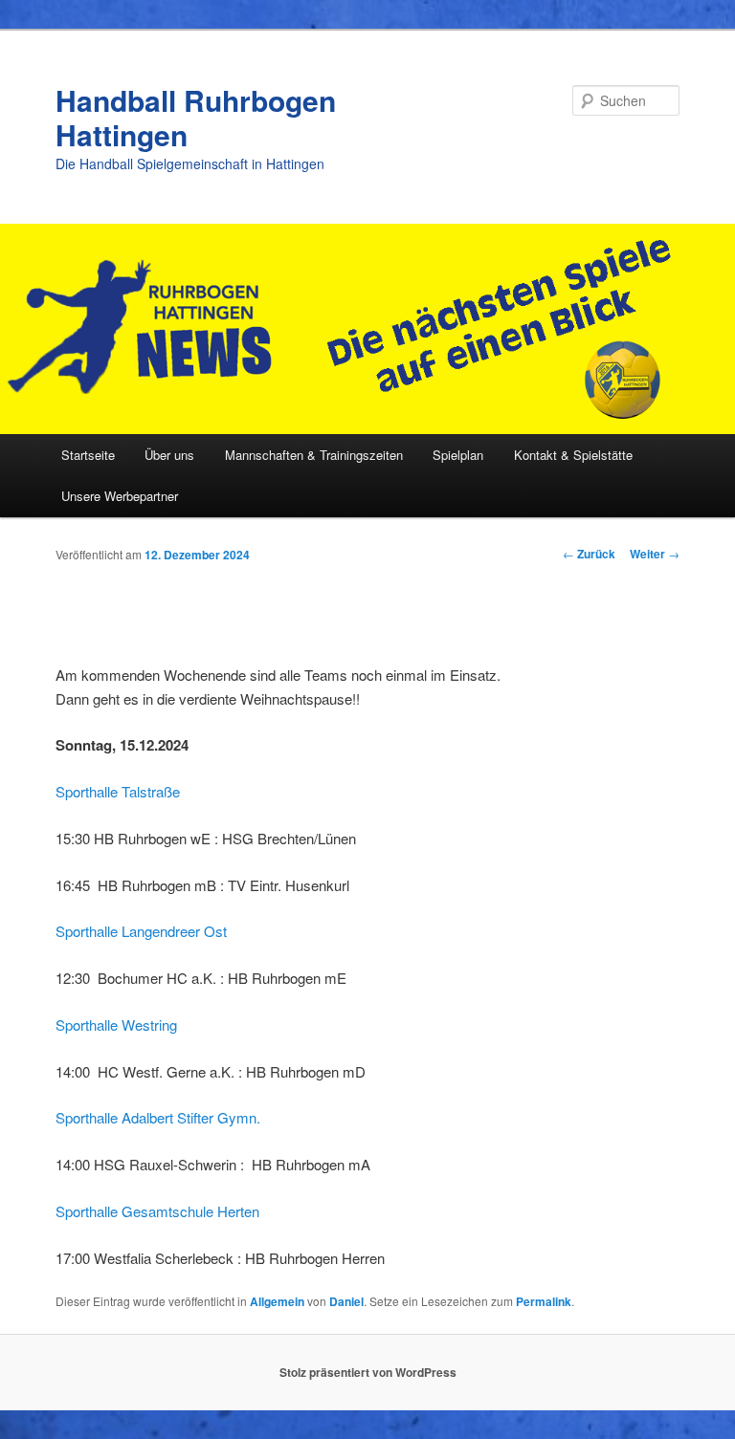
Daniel (346, 1301)
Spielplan (458, 455)
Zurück (589, 553)
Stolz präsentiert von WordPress (368, 1372)
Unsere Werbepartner (119, 496)
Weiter (654, 553)
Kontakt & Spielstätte (573, 455)
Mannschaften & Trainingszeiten (314, 455)
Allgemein (277, 1301)
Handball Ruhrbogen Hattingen (196, 117)
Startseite (88, 455)
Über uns (169, 455)
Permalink (543, 1301)
